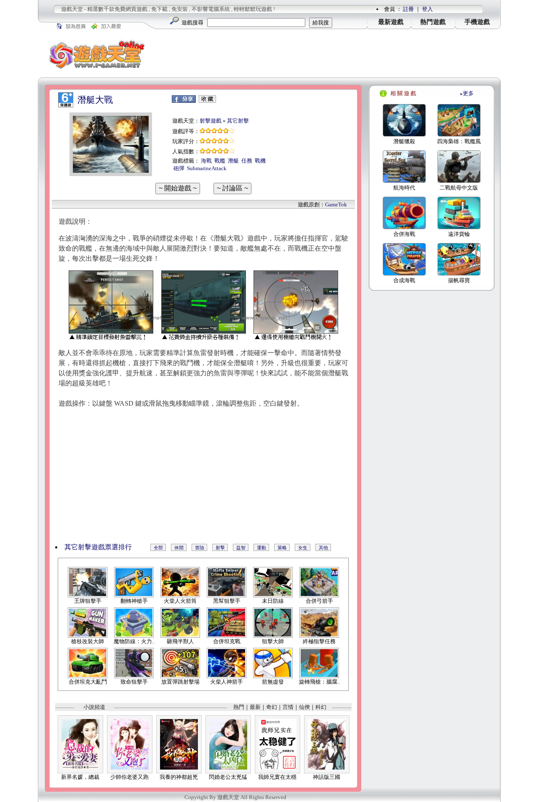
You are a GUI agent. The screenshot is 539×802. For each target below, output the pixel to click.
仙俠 (304, 707)
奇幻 (271, 707)
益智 (241, 547)
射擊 (220, 547)
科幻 (320, 707)
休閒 (179, 547)
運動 (261, 547)
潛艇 (233, 161)
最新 (255, 707)
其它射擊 (238, 121)
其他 (323, 547)
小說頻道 (94, 707)
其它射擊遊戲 (84, 547)
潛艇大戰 (95, 100)
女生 (303, 547)
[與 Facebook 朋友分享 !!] (184, 101)
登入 (427, 9)
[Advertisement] (328, 54)
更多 (467, 93)
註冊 (408, 9)
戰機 (260, 161)
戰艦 (219, 161)
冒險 (199, 547)
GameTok (336, 204)
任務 (246, 161)
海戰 (206, 161)
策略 (282, 547)
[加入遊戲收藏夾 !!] (207, 101)
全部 (158, 547)
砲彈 (178, 168)
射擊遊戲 (210, 121)
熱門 (238, 707)
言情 (288, 707)
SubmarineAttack (207, 168)
